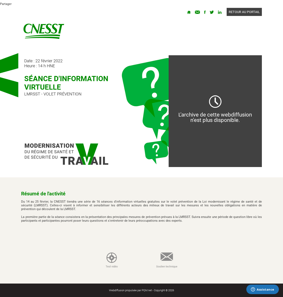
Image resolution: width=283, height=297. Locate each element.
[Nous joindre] (197, 12)
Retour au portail (244, 12)
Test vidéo (112, 266)
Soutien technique (166, 266)
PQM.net (147, 290)
